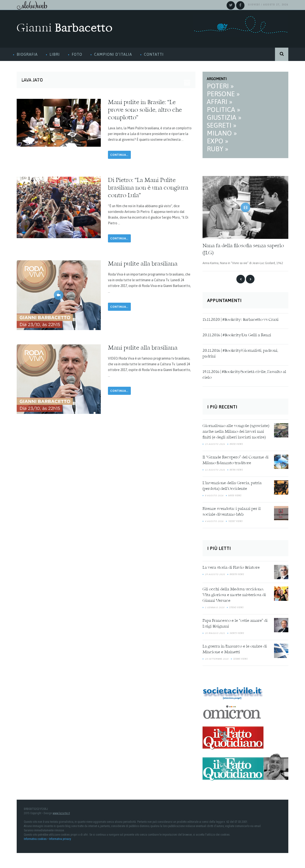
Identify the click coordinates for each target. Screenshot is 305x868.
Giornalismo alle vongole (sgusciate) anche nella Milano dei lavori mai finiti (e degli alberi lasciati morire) (236, 432)
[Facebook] (240, 5)
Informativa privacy (60, 838)
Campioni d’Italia (113, 54)
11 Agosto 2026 (215, 470)
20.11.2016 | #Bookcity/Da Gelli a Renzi (237, 335)
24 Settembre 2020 (217, 658)
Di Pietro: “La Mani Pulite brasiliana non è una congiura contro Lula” (148, 188)
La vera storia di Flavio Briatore (231, 567)
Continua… (119, 154)
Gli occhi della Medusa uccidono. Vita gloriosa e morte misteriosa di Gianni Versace (234, 595)
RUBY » (217, 149)
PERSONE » (223, 94)
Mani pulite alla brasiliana (143, 264)
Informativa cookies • (36, 838)
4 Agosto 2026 (214, 521)
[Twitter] (231, 5)
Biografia (27, 54)
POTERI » (220, 86)
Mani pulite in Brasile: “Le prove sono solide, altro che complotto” (145, 110)
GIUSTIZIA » (224, 117)
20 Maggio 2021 (215, 633)
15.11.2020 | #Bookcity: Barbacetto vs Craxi (241, 319)
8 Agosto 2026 (214, 495)
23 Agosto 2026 (215, 444)
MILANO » (222, 133)
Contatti (154, 54)
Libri (55, 54)
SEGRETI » (221, 125)
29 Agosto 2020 (215, 574)
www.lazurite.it (61, 813)
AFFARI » (219, 101)
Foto (77, 54)
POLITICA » (223, 109)
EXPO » (217, 141)
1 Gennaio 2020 (214, 607)
